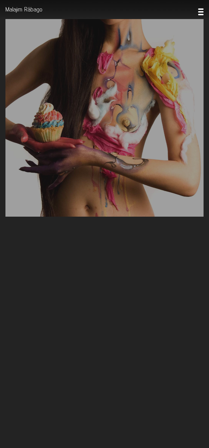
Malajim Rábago (23, 9)
